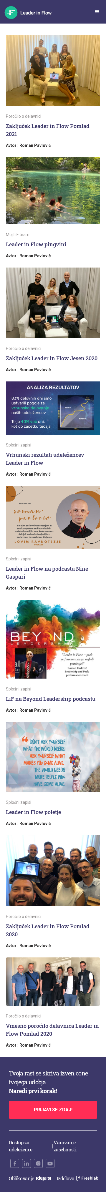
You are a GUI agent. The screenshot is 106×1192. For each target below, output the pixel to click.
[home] (31, 12)
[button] (97, 12)
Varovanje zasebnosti (65, 1146)
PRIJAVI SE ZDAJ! (53, 1110)
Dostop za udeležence (20, 1146)
